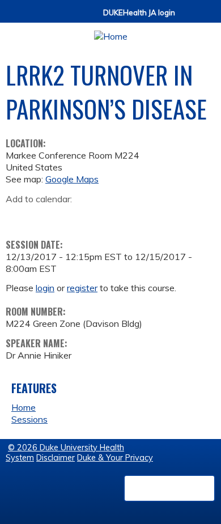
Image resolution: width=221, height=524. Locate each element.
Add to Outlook (95, 216)
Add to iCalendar (68, 216)
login (45, 287)
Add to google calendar (17, 216)
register (82, 287)
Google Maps (72, 179)
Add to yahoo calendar (42, 216)
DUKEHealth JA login (139, 12)
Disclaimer (55, 458)
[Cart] (188, 18)
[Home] (110, 32)
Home (23, 407)
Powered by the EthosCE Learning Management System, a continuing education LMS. (169, 488)
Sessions (29, 419)
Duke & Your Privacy (115, 458)
